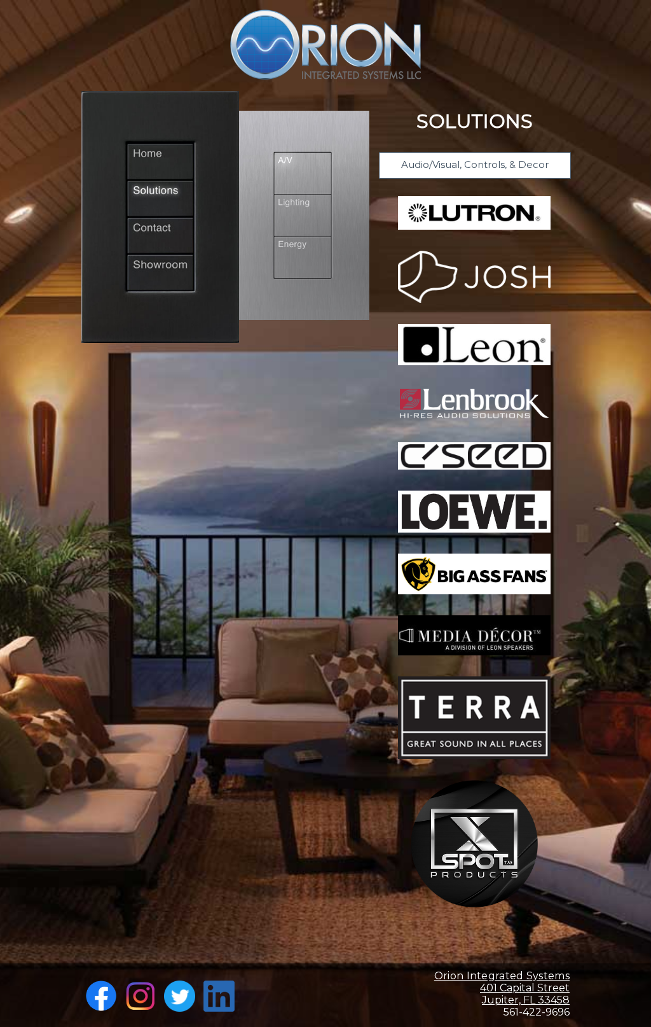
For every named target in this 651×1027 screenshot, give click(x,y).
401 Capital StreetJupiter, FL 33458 (502, 988)
